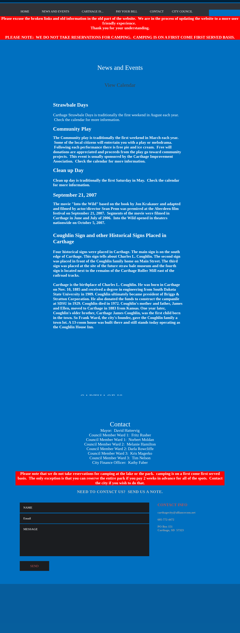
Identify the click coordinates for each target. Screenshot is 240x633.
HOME (25, 11)
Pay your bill (126, 11)
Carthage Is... (93, 11)
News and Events (55, 11)
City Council (182, 11)
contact (157, 11)
